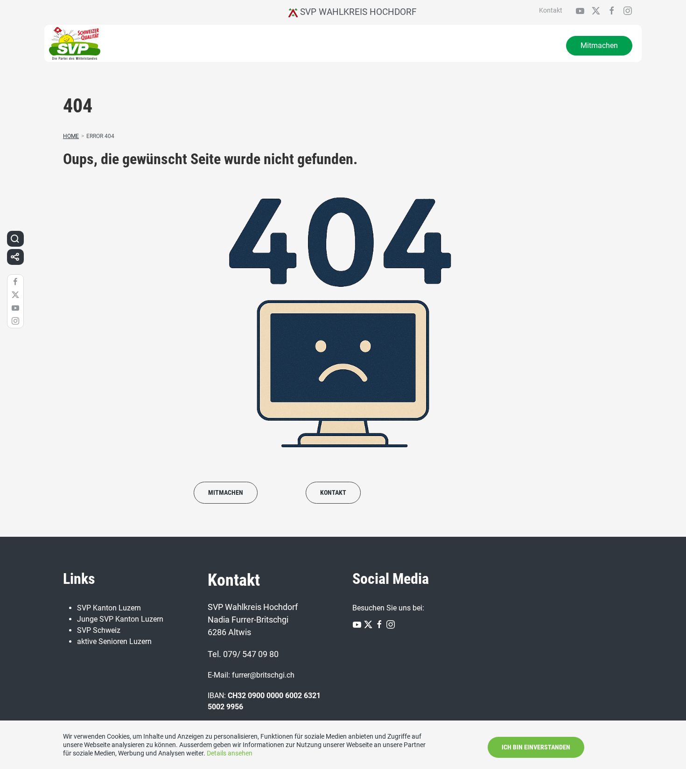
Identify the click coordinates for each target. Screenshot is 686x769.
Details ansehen (229, 753)
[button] (15, 239)
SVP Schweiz (98, 630)
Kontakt (550, 10)
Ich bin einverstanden (536, 747)
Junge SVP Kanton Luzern (120, 619)
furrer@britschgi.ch (263, 675)
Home (71, 136)
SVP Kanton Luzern (109, 607)
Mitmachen (599, 45)
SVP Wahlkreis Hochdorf (357, 12)
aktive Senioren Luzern (114, 641)
